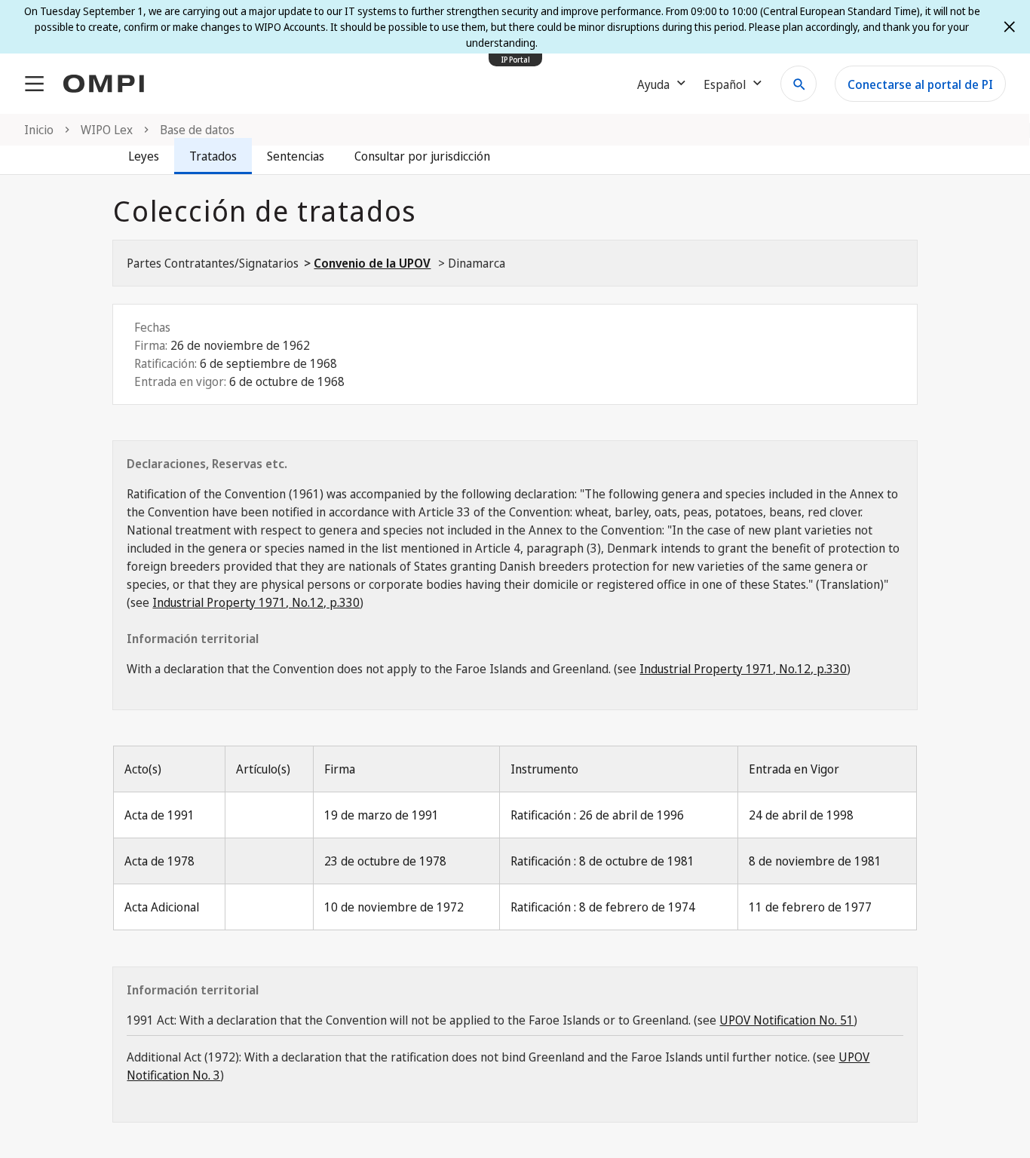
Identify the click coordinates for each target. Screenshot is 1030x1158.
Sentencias (295, 156)
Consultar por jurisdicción (422, 156)
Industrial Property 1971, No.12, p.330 (256, 602)
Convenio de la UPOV (372, 263)
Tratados (213, 156)
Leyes (143, 156)
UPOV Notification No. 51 (786, 1020)
